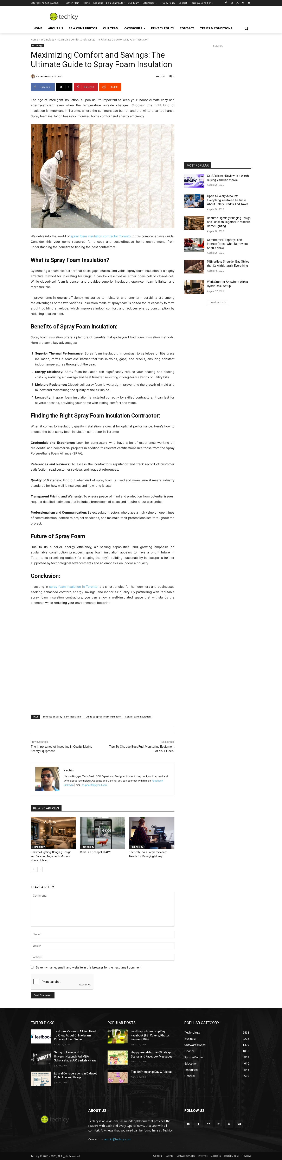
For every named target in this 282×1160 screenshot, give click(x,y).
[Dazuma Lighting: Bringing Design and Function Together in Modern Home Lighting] (53, 832)
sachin (43, 76)
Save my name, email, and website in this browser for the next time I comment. (89, 967)
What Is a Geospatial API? (95, 852)
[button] (246, 28)
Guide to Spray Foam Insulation (103, 716)
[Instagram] (231, 3)
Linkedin (69, 784)
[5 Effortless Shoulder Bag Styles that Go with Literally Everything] (194, 267)
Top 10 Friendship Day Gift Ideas (151, 1071)
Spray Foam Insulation (138, 716)
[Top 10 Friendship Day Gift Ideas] (118, 1077)
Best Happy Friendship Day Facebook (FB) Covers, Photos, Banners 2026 (150, 1035)
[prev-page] (33, 869)
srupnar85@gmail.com (94, 784)
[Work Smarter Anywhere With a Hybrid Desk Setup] (194, 287)
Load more (216, 302)
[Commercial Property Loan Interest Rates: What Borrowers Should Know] (194, 245)
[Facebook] (226, 3)
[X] (237, 3)
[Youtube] (248, 3)
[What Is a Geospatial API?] (102, 832)
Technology (47, 39)
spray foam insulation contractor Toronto (101, 236)
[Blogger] (188, 1124)
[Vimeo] (243, 3)
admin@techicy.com (117, 1139)
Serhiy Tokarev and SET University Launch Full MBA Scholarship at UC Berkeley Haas (75, 1056)
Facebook (157, 780)
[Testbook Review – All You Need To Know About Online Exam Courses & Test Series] (41, 1036)
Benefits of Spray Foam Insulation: (62, 716)
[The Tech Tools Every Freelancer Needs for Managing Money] (151, 832)
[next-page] (40, 869)
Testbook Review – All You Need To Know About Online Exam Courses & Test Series (75, 1035)
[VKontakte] (239, 1124)
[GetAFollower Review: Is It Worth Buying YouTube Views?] (194, 181)
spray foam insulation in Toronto (73, 587)
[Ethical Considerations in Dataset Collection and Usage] (41, 1079)
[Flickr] (209, 1124)
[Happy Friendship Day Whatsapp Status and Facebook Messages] (118, 1058)
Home (34, 39)
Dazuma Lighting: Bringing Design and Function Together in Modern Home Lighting (51, 856)
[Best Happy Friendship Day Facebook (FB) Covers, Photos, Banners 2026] (118, 1036)
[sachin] (33, 76)
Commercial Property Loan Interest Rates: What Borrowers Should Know (227, 244)
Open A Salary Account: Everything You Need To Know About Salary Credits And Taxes (227, 200)
